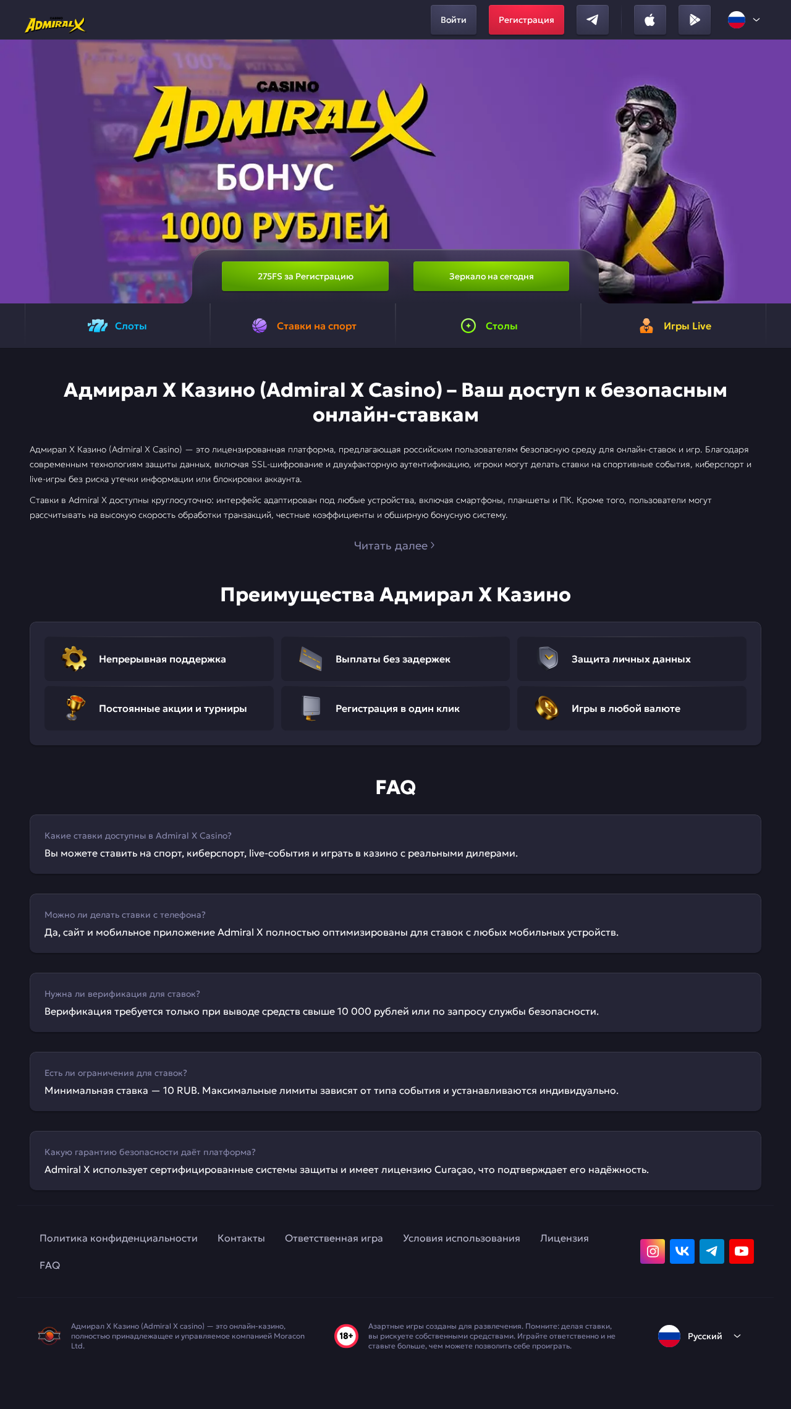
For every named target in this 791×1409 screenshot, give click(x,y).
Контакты (241, 1238)
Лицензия (564, 1238)
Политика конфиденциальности (119, 1238)
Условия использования (461, 1238)
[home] (56, 19)
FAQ (50, 1265)
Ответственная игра (334, 1238)
